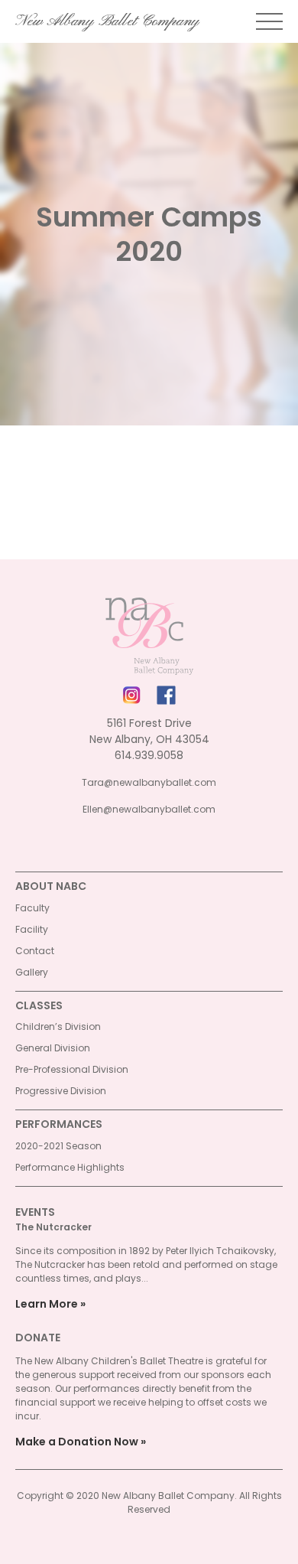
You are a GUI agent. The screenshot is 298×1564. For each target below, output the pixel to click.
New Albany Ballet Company (107, 21)
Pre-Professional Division (71, 1069)
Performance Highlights (70, 1167)
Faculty (32, 907)
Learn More (46, 1303)
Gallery (31, 972)
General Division (52, 1047)
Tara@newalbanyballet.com (149, 782)
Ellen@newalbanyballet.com (149, 809)
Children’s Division (58, 1026)
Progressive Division (60, 1090)
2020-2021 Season (58, 1145)
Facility (31, 929)
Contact (34, 950)
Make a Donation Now (76, 1441)
